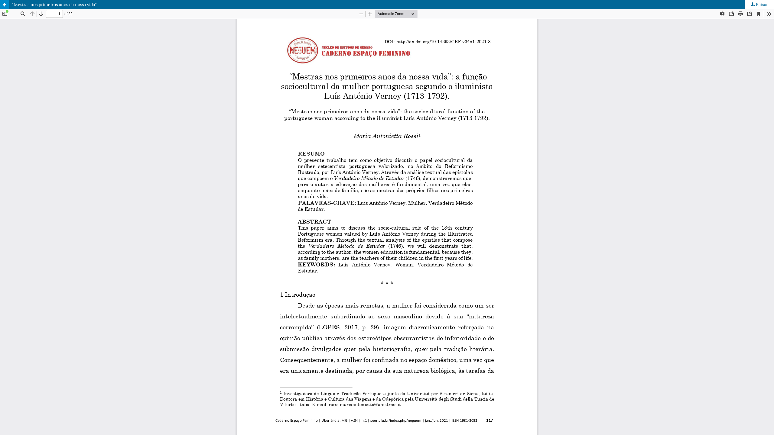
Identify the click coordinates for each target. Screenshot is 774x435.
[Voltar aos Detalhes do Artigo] (4, 4)
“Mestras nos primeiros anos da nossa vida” (54, 4)
